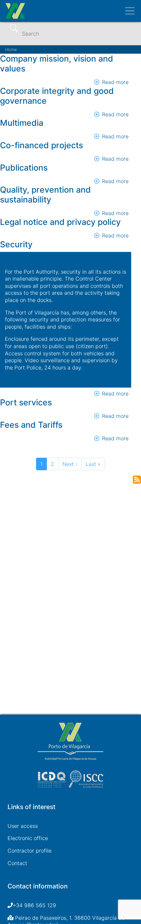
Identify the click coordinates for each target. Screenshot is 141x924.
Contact (17, 863)
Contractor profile (29, 850)
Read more (115, 82)
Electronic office (28, 838)
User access (23, 826)
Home (11, 49)
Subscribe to (137, 480)
